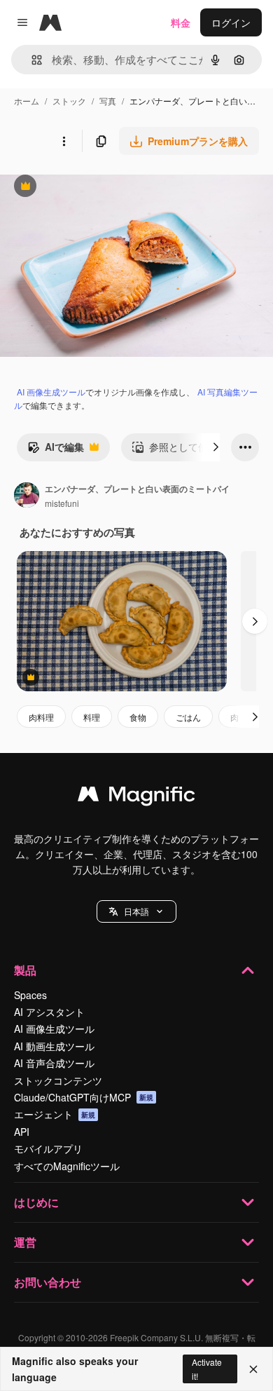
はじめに (36, 1202)
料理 (91, 717)
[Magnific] (136, 797)
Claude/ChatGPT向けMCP (83, 1097)
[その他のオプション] (64, 141)
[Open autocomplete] (31, 60)
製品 (25, 970)
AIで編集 (55, 450)
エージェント (54, 1114)
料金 (180, 22)
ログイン (231, 22)
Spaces (30, 995)
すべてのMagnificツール (67, 1166)
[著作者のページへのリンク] (26, 496)
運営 (25, 1242)
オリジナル (96, 187)
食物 (138, 717)
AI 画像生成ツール (51, 392)
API (21, 1132)
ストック (69, 101)
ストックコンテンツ (58, 1080)
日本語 (136, 911)
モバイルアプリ (48, 1148)
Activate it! (207, 1368)
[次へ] (215, 447)
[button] (136, 911)
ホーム (26, 101)
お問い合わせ (47, 1282)
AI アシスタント (49, 1012)
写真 (107, 101)
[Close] (253, 1369)
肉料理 (41, 717)
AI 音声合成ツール (54, 1063)
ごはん (188, 717)
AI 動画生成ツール (54, 1046)
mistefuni (62, 503)
